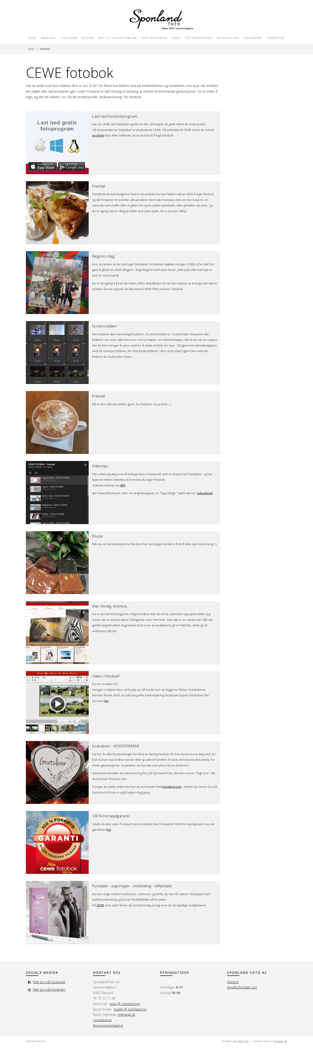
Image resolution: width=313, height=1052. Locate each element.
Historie (233, 982)
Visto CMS (243, 1041)
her (106, 701)
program (98, 135)
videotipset (205, 493)
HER (122, 485)
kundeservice (171, 787)
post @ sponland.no (125, 1004)
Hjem (31, 48)
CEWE (100, 905)
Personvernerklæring (108, 1025)
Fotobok (45, 48)
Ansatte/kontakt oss (242, 987)
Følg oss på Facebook (49, 982)
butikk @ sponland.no (130, 1009)
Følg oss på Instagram (49, 989)
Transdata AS (280, 1041)
